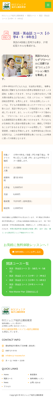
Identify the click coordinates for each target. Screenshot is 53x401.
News (6, 382)
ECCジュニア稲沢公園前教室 (32, 395)
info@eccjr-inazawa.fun (15, 355)
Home (6, 374)
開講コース (8, 378)
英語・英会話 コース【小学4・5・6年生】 (28, 280)
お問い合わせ (35, 382)
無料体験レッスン (37, 378)
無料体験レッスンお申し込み (28, 252)
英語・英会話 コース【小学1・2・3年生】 (28, 275)
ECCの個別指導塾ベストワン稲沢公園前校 (20, 329)
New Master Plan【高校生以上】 (24, 291)
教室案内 (33, 374)
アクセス (7, 386)
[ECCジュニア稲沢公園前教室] (14, 6)
